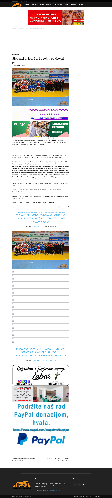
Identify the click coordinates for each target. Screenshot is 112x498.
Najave (81, 5)
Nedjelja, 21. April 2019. (49, 360)
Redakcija (18, 65)
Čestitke (73, 5)
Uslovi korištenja (96, 496)
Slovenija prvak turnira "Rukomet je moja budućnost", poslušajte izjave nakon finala (41, 212)
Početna (14, 28)
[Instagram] (24, 1)
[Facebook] (21, 1)
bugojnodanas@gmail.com (52, 490)
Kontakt (76, 496)
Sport (42, 5)
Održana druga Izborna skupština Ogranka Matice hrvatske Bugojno (58, 459)
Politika (35, 5)
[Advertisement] (56, 41)
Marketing (81, 496)
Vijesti (27, 5)
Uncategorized (20, 28)
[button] (98, 5)
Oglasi (67, 5)
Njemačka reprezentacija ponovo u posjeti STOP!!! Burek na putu (23, 459)
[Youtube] (27, 1)
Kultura (48, 5)
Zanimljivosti (58, 5)
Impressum (88, 496)
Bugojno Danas (36, 226)
